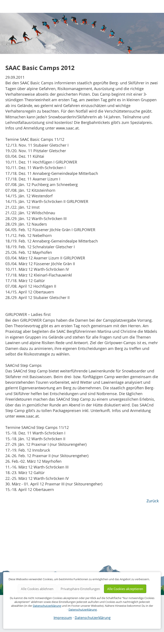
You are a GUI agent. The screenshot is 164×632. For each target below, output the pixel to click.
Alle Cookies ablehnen (37, 589)
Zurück (152, 500)
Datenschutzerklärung (47, 606)
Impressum (63, 617)
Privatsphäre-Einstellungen (80, 589)
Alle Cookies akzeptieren (125, 589)
